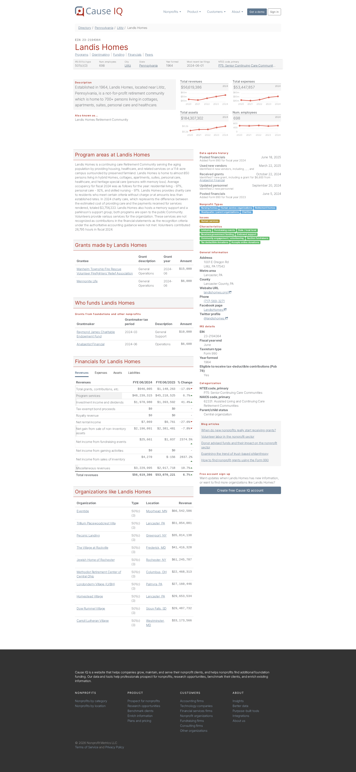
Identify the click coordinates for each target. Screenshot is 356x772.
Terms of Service (86, 747)
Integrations (241, 716)
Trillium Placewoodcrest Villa (96, 523)
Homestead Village (90, 596)
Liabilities (134, 372)
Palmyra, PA (154, 584)
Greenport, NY (156, 535)
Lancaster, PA (155, 523)
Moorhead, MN (156, 511)
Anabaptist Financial (90, 344)
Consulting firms (191, 726)
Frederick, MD (156, 548)
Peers (149, 55)
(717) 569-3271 (214, 301)
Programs (81, 55)
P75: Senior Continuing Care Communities (247, 65)
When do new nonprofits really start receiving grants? (238, 430)
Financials (135, 55)
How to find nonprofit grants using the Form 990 (235, 460)
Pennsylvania (104, 28)
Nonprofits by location (90, 706)
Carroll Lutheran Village (93, 621)
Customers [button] (215, 12)
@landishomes (214, 318)
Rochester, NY (156, 560)
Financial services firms (196, 711)
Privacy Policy (114, 747)
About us (239, 721)
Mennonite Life (87, 281)
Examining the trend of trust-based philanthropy (234, 454)
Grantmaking (101, 55)
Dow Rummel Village (91, 608)
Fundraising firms (192, 721)
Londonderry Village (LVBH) (96, 584)
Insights (238, 701)
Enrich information (140, 716)
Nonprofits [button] (171, 12)
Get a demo (257, 11)
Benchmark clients (140, 711)
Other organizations (193, 731)
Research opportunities (144, 706)
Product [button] (193, 12)
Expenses (101, 372)
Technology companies (196, 706)
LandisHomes (214, 310)
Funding (118, 55)
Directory (84, 28)
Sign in (274, 11)
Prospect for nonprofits (144, 701)
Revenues (82, 372)
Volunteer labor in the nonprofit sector (227, 437)
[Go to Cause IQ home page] (98, 11)
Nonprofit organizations (196, 716)
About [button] (236, 12)
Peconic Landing (88, 535)
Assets (117, 372)
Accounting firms (192, 701)
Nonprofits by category (91, 701)
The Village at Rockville (92, 548)
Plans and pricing (139, 721)
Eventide (83, 511)
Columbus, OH (156, 572)
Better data (240, 706)
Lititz (120, 28)
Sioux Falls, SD (156, 608)
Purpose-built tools (246, 711)
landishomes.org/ (216, 292)
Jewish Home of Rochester (96, 560)
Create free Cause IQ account (240, 490)
